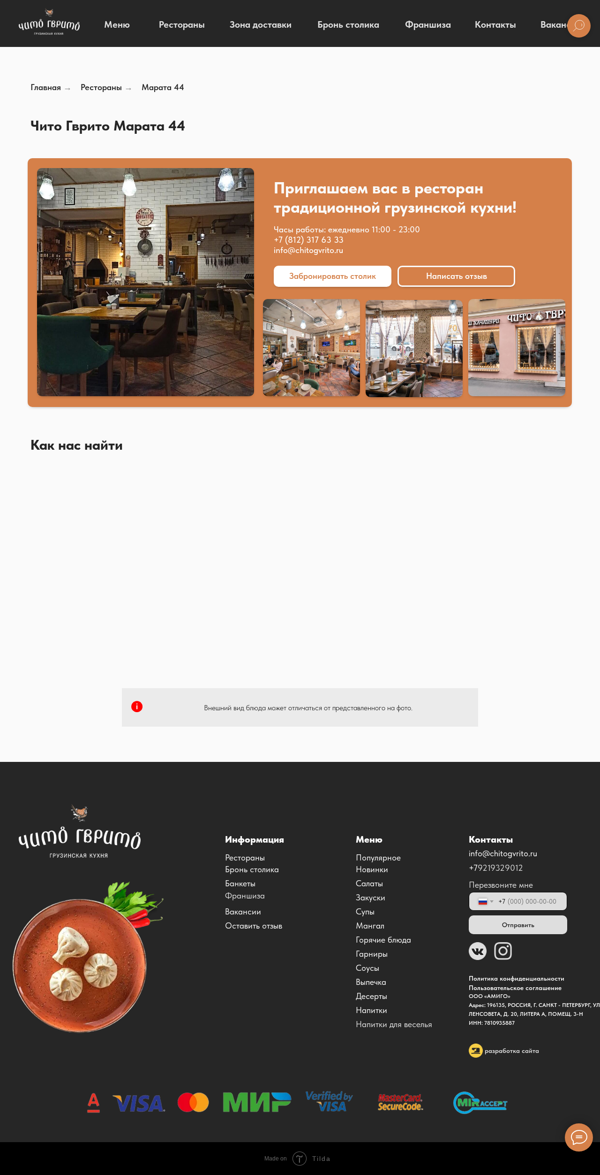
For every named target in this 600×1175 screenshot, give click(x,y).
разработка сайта (512, 1050)
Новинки (372, 869)
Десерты (371, 996)
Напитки (371, 1010)
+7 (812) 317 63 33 (309, 240)
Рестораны (182, 24)
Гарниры (372, 954)
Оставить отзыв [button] (253, 925)
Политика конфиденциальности (516, 978)
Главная (45, 87)
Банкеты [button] (240, 883)
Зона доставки (261, 24)
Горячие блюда (383, 940)
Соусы (367, 968)
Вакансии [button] (243, 911)
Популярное (378, 857)
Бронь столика (348, 24)
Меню (117, 24)
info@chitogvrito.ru (308, 250)
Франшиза (428, 24)
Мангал (370, 925)
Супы (365, 911)
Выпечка (371, 982)
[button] (332, 276)
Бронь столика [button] (252, 869)
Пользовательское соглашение (515, 987)
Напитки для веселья (394, 1024)
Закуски (370, 897)
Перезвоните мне (501, 885)
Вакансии (560, 24)
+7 (473, 868)
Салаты (369, 883)
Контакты (495, 24)
